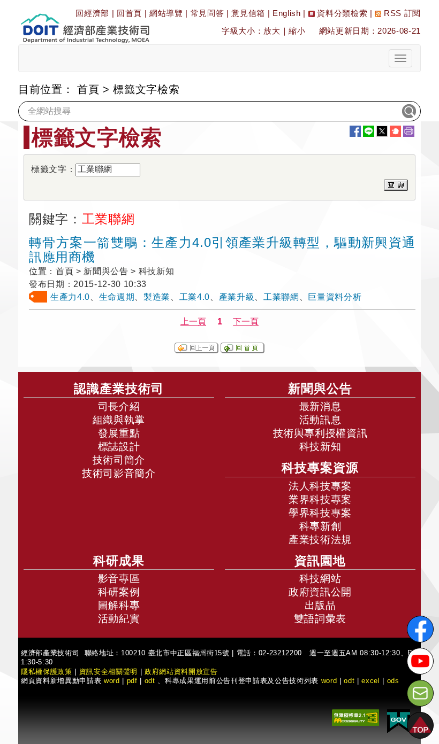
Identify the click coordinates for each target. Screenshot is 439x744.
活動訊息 (320, 419)
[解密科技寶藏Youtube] (420, 661)
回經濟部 (92, 13)
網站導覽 (166, 13)
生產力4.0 (70, 296)
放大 (271, 30)
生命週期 (117, 296)
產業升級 (237, 296)
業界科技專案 (320, 499)
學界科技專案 (320, 512)
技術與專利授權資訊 (320, 433)
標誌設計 (119, 446)
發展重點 (119, 433)
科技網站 (320, 578)
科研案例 (119, 592)
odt (150, 681)
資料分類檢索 (341, 13)
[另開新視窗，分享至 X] (382, 131)
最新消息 (320, 406)
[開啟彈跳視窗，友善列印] (408, 131)
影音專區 (119, 578)
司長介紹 (119, 406)
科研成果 (119, 561)
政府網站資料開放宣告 (181, 672)
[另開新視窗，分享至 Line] (368, 131)
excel (370, 681)
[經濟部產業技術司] (85, 21)
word (329, 681)
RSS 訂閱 (401, 13)
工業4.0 (194, 296)
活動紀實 (119, 618)
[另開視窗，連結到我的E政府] (398, 720)
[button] (420, 725)
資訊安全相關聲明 (108, 672)
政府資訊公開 (320, 592)
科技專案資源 (320, 468)
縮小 (297, 30)
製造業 (156, 296)
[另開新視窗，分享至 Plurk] (395, 131)
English (287, 13)
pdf (132, 681)
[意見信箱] (420, 693)
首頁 (88, 89)
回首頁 (129, 13)
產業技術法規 (320, 539)
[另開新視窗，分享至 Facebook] (355, 131)
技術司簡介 (119, 460)
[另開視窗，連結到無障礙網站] (355, 717)
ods (393, 681)
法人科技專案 (320, 486)
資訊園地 (320, 561)
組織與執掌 (119, 419)
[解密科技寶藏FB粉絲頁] (420, 629)
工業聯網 (281, 296)
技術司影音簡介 (119, 473)
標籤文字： (53, 169)
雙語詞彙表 (320, 618)
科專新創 (320, 526)
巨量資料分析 (334, 296)
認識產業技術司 (119, 389)
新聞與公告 (320, 389)
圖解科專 (119, 605)
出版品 (320, 605)
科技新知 (320, 446)
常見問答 (207, 13)
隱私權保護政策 (46, 672)
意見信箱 (248, 13)
